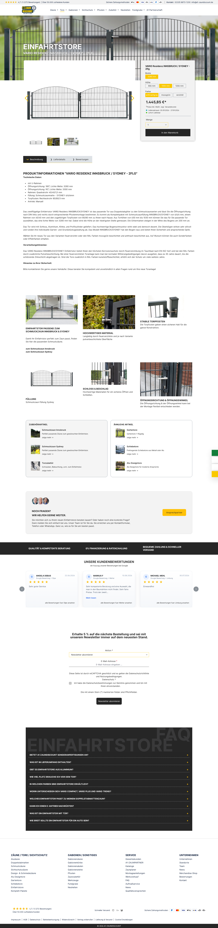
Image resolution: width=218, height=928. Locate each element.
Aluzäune (15, 859)
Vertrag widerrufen (85, 920)
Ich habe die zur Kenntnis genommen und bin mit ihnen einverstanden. (110, 684)
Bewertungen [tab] (81, 159)
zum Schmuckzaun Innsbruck (40, 348)
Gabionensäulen (75, 866)
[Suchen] (186, 10)
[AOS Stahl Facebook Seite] (202, 920)
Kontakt (183, 880)
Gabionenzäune (75, 859)
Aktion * (109, 650)
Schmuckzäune (18, 866)
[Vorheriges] (26, 98)
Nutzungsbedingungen (111, 676)
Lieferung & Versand (104, 920)
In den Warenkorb (169, 132)
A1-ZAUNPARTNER (134, 862)
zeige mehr (47, 437)
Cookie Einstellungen (124, 920)
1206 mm (179, 86)
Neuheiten (72, 887)
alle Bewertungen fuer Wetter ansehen (116, 603)
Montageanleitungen (135, 873)
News (128, 887)
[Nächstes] (132, 98)
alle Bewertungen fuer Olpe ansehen (60, 603)
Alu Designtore (18, 876)
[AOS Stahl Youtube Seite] (206, 920)
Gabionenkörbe (75, 862)
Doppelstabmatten (20, 862)
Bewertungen (185, 876)
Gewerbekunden (133, 859)
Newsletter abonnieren (109, 701)
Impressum (16, 920)
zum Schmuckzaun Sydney (39, 351)
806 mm (151, 86)
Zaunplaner (131, 869)
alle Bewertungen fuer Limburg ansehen (173, 603)
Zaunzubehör (74, 876)
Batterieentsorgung (51, 920)
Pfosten (71, 873)
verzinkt (179, 95)
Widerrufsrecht (68, 920)
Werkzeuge (73, 880)
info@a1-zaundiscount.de (202, 2)
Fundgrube (73, 884)
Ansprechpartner (174, 512)
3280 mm (152, 76)
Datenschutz (35, 920)
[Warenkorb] (192, 10)
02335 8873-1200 (182, 2)
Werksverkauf (132, 876)
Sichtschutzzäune (19, 869)
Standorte (184, 862)
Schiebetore (16, 884)
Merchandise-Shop (188, 873)
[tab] (35, 159)
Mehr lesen (91, 598)
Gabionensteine (75, 869)
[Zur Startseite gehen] (29, 10)
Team (182, 866)
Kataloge (130, 866)
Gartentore (16, 880)
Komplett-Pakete (19, 891)
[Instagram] (199, 920)
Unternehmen (185, 859)
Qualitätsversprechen (136, 891)
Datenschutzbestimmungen (99, 683)
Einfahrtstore (17, 887)
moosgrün (165, 95)
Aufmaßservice (133, 884)
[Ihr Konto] (181, 10)
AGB (25, 920)
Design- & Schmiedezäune (23, 873)
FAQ (127, 880)
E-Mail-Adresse (109, 661)
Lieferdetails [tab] (59, 159)
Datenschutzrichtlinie (139, 673)
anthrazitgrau (152, 95)
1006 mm (166, 86)
